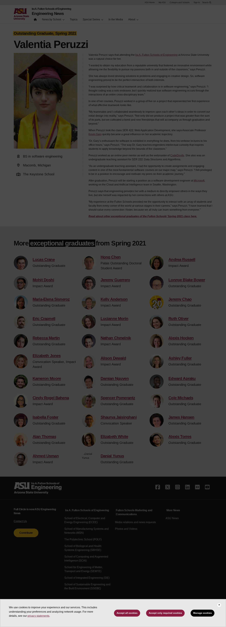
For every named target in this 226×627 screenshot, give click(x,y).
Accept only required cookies (165, 613)
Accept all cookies (127, 613)
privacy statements (38, 615)
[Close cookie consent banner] (219, 605)
